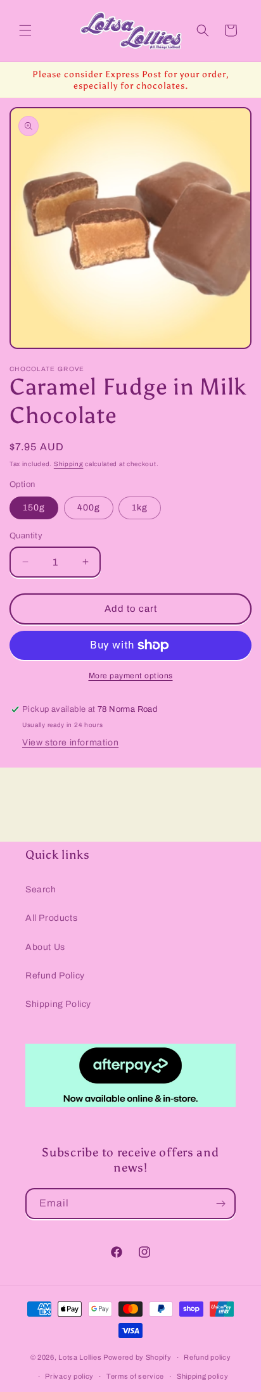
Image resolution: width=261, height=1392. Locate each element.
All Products (51, 918)
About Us (45, 947)
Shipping (69, 463)
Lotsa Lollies (79, 1357)
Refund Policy (55, 975)
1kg (140, 507)
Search (40, 889)
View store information (70, 742)
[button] (25, 30)
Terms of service (135, 1376)
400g (88, 507)
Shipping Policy (58, 1004)
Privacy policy (69, 1376)
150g (34, 507)
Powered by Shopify (137, 1357)
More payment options (131, 675)
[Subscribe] (220, 1203)
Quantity (26, 535)
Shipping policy (203, 1376)
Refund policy (207, 1357)
